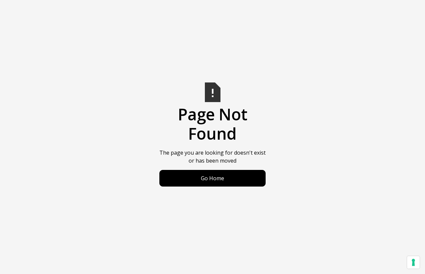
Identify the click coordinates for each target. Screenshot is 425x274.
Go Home (212, 178)
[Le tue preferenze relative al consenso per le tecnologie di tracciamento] (413, 262)
